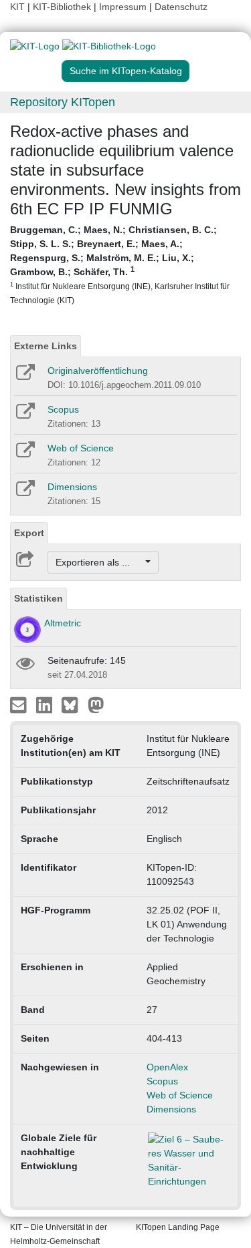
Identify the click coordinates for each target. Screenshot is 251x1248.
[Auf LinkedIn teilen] (45, 704)
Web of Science (81, 448)
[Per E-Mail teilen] (19, 704)
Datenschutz (181, 6)
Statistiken (38, 598)
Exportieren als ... (99, 562)
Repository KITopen (62, 102)
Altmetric (62, 623)
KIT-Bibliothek (63, 6)
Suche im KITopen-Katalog (126, 70)
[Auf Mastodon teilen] (96, 704)
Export (29, 533)
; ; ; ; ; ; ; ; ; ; (120, 264)
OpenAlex (167, 1067)
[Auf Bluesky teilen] (73, 704)
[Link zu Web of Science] (24, 454)
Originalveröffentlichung (98, 370)
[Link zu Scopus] (24, 415)
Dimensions (72, 486)
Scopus (63, 409)
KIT (17, 6)
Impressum (123, 6)
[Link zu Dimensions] (24, 492)
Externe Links (45, 346)
